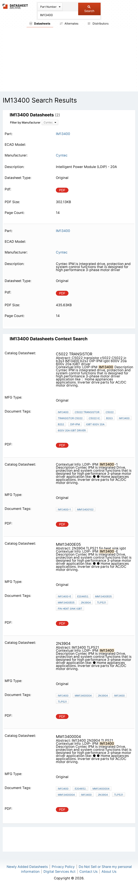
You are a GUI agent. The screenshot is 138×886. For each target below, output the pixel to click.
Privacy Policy (63, 867)
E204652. (83, 596)
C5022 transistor (87, 412)
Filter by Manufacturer (25, 122)
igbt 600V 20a (95, 424)
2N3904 (86, 602)
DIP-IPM (75, 424)
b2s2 (61, 424)
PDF (62, 190)
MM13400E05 (103, 596)
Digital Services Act (59, 872)
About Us (109, 872)
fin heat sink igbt (70, 608)
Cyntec (62, 155)
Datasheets (41, 23)
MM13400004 (83, 695)
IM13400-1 (64, 509)
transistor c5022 (70, 418)
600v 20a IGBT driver (72, 430)
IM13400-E (64, 596)
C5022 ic (94, 418)
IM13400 (63, 412)
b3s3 (109, 418)
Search (89, 11)
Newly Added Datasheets (27, 867)
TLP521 (101, 602)
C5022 (110, 412)
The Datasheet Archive (15, 6)
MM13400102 (85, 509)
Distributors (100, 23)
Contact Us (88, 872)
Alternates (71, 23)
